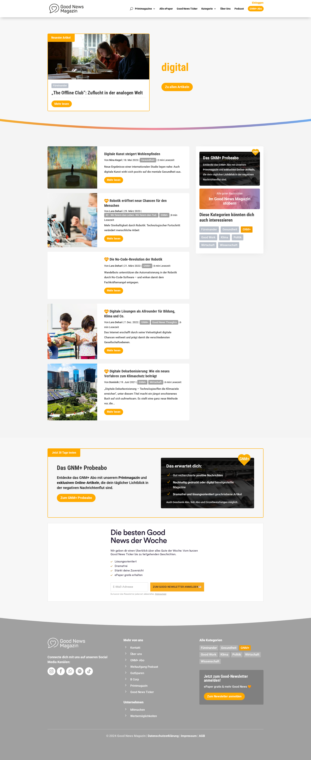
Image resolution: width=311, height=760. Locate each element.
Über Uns (225, 8)
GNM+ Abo (256, 8)
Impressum (189, 736)
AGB (202, 736)
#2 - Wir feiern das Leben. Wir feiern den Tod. (131, 215)
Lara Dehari (116, 211)
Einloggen (257, 2)
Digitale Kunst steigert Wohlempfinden (132, 154)
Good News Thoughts (164, 322)
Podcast (239, 8)
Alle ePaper (166, 8)
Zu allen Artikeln (177, 87)
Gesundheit (148, 160)
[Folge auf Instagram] (51, 671)
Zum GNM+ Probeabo (76, 498)
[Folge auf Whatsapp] (70, 671)
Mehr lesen (61, 104)
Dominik (114, 382)
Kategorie (207, 8)
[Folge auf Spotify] (80, 671)
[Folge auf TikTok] (89, 671)
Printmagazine (143, 8)
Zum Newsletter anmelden (224, 696)
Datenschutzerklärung (163, 736)
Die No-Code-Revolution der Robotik (136, 259)
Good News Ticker (187, 8)
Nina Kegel (115, 160)
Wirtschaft (156, 382)
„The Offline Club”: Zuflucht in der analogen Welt (97, 92)
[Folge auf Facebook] (61, 671)
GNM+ (164, 215)
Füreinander (60, 85)
